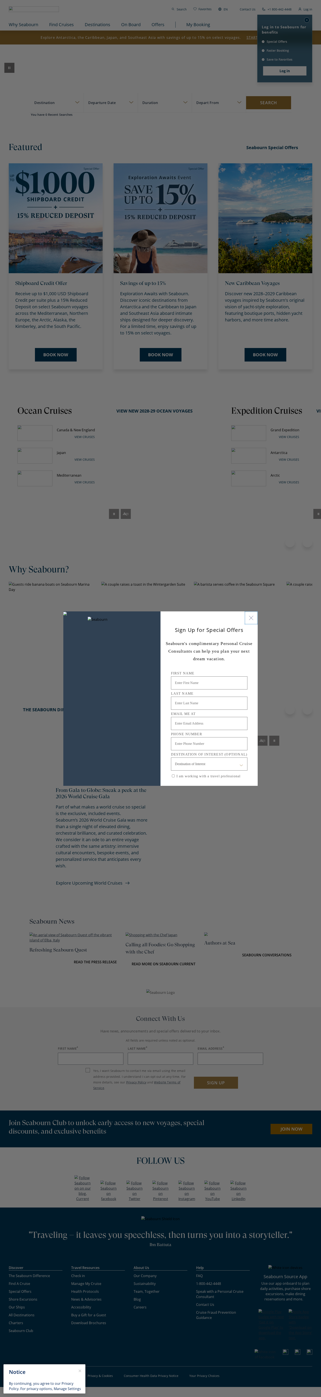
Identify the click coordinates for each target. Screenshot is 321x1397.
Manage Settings (67, 1388)
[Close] (251, 617)
